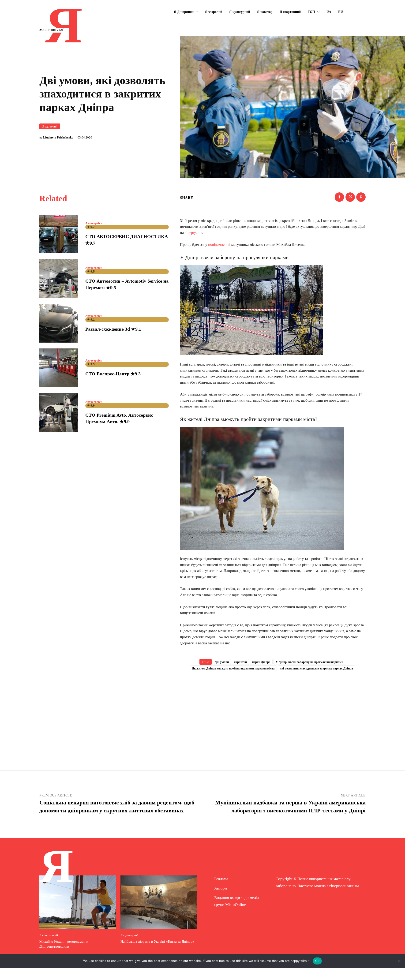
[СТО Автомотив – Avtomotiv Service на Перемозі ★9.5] (58, 278)
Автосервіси (93, 223)
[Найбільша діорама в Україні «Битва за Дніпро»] (158, 902)
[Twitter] (350, 197)
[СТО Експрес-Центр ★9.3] (58, 367)
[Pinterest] (361, 197)
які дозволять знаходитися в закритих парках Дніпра (316, 668)
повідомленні (219, 245)
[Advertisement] (273, 713)
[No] (399, 961)
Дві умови (222, 662)
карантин (240, 662)
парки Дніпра (261, 662)
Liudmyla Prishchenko (58, 137)
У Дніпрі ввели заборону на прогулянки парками (309, 662)
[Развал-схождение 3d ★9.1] (58, 323)
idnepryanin (193, 233)
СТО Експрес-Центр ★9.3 (113, 373)
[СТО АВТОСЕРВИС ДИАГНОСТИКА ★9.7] (58, 234)
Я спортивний (48, 935)
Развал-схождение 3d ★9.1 (113, 329)
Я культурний (129, 935)
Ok (317, 961)
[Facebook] (339, 197)
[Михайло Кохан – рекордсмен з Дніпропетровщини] (77, 902)
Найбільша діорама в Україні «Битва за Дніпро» (157, 941)
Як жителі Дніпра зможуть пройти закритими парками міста (233, 668)
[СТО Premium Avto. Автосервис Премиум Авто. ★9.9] (58, 412)
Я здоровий (49, 126)
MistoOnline (235, 904)
